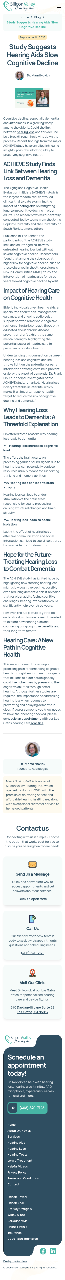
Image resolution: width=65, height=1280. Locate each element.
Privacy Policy (17, 1172)
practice (37, 723)
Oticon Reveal (17, 1197)
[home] (19, 6)
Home (12, 1125)
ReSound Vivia (18, 1221)
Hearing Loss (17, 1149)
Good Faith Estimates (23, 1239)
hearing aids (26, 206)
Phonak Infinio (17, 1227)
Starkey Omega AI (20, 1209)
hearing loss (25, 132)
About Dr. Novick (19, 1131)
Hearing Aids (16, 1142)
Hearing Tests (18, 1154)
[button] (58, 6)
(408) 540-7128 (32, 953)
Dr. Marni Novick (32, 764)
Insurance (15, 1233)
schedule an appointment (22, 718)
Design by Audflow (15, 1261)
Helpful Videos (18, 1166)
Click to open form (32, 899)
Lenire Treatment (20, 1160)
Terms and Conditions (23, 1178)
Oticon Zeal (16, 1203)
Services (14, 1136)
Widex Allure (16, 1215)
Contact (13, 1184)
